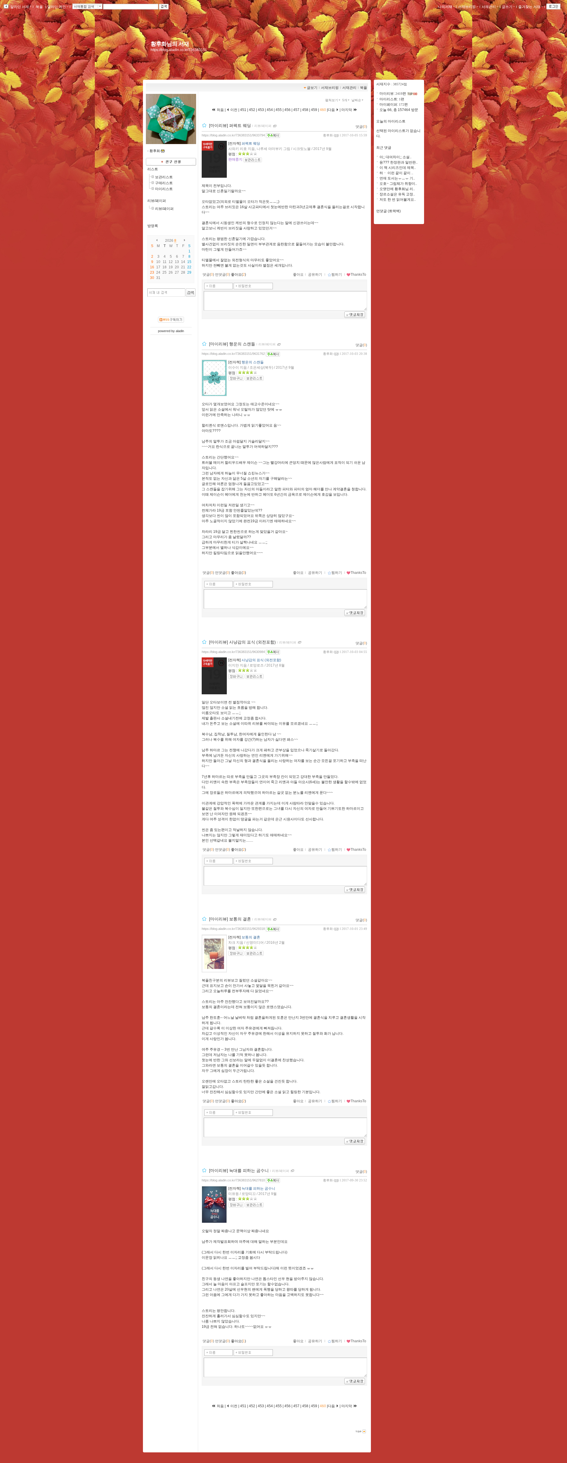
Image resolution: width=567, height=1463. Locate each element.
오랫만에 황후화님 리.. (397, 189)
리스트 (152, 169)
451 (243, 110)
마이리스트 (164, 189)
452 (252, 110)
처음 (220, 110)
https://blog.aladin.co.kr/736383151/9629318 (233, 928)
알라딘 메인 (56, 7)
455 (279, 110)
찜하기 (336, 274)
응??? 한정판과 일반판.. (398, 162)
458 (305, 110)
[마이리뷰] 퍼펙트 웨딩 (230, 125)
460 (323, 110)
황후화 (328, 135)
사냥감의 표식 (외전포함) (261, 660)
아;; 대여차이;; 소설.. (395, 157)
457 (296, 110)
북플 (39, 7)
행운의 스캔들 (253, 362)
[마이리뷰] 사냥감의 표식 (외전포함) (242, 642)
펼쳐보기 (331, 100)
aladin (180, 331)
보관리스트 (164, 177)
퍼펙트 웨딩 (251, 143)
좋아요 (298, 274)
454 (270, 110)
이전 (233, 110)
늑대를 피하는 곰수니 (258, 1188)
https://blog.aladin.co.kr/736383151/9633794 (233, 135)
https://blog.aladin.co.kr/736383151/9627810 (233, 1180)
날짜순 (356, 100)
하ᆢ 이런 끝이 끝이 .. (396, 173)
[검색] (190, 292)
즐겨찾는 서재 (529, 7)
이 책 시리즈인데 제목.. (397, 168)
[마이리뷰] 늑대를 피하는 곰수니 (239, 1170)
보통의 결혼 (251, 937)
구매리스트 (164, 183)
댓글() (361, 127)
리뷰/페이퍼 (156, 201)
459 (314, 110)
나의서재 (445, 7)
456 (287, 110)
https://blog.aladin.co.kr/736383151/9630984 (233, 652)
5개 (344, 100)
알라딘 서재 (19, 7)
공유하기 (315, 274)
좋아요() (238, 274)
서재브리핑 (467, 7)
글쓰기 (507, 7)
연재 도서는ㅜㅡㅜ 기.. (397, 178)
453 (261, 110)
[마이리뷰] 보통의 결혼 (230, 919)
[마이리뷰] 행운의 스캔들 (232, 344)
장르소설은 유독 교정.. (397, 194)
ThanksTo (358, 274)
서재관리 (489, 7)
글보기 (312, 88)
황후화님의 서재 (170, 44)
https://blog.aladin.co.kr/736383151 (179, 50)
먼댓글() (222, 274)
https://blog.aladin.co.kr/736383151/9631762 (233, 353)
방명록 (152, 226)
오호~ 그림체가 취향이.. (398, 184)
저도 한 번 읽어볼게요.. (397, 199)
